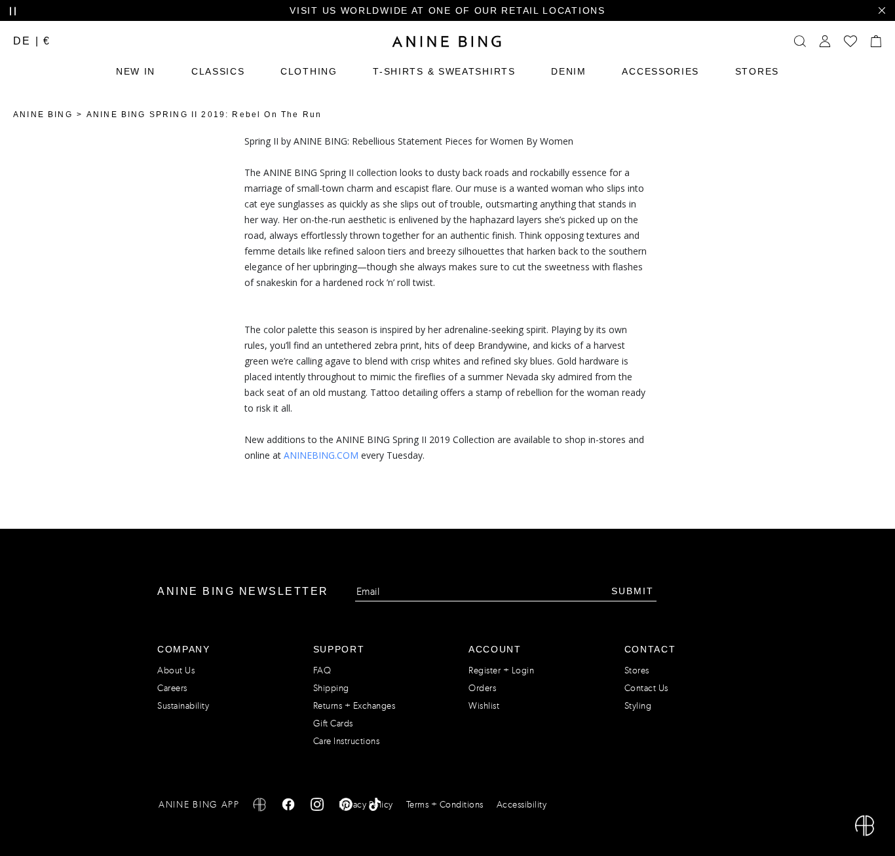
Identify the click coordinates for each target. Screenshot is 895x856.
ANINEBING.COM (321, 455)
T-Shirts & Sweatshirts (444, 71)
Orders (482, 688)
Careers (172, 688)
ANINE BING (43, 114)
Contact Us (646, 688)
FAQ (322, 670)
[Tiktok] (375, 806)
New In (135, 71)
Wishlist (483, 705)
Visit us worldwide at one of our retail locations (447, 10)
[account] (825, 41)
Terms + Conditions (445, 804)
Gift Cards (333, 723)
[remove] (881, 10)
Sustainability (183, 705)
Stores (757, 71)
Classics (218, 71)
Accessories (660, 71)
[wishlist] (850, 41)
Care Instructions (346, 741)
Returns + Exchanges (354, 705)
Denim (568, 71)
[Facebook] (288, 806)
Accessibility (522, 804)
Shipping (331, 688)
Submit (632, 591)
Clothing (308, 71)
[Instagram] (317, 806)
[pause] (13, 11)
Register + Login (501, 670)
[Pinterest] (346, 806)
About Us (176, 670)
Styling (638, 705)
